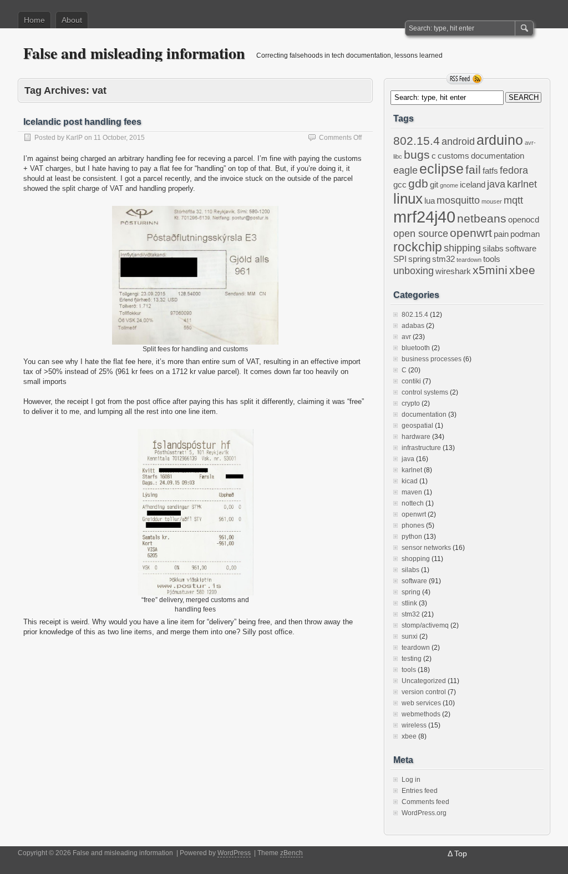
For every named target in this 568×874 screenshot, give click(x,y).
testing (412, 659)
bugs (417, 154)
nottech (413, 503)
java (496, 184)
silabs (493, 248)
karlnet (522, 184)
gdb (418, 183)
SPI (400, 259)
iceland (472, 184)
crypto (411, 403)
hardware (416, 437)
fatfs (490, 170)
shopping (416, 559)
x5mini (490, 270)
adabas (413, 326)
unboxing (413, 270)
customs (453, 155)
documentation (497, 155)
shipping (462, 248)
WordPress (234, 853)
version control (424, 692)
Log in (411, 780)
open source (420, 233)
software (520, 248)
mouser (491, 201)
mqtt (513, 200)
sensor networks (426, 548)
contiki (411, 381)
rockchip (417, 247)
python (412, 536)
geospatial (417, 426)
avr (406, 337)
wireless (414, 725)
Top (460, 853)
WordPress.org (424, 813)
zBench (291, 853)
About (72, 20)
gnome (449, 185)
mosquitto (458, 200)
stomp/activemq (425, 625)
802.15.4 (416, 140)
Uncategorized (424, 681)
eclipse (441, 168)
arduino (499, 140)
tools (491, 259)
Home (34, 20)
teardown (469, 259)
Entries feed (420, 791)
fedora (514, 170)
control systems (425, 392)
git (434, 184)
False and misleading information (134, 53)
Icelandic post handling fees (82, 122)
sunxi (410, 636)
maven (412, 492)
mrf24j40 (424, 217)
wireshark (453, 271)
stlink (409, 603)
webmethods (421, 714)
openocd (523, 219)
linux (408, 198)
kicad (410, 481)
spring (419, 259)
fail (473, 169)
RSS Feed (465, 78)
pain (501, 234)
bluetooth (416, 348)
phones (413, 525)
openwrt (471, 232)
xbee (522, 270)
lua (429, 200)
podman (525, 234)
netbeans (481, 218)
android (458, 141)
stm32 (443, 259)
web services (421, 703)
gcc (400, 184)
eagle (405, 170)
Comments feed (425, 802)
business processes (432, 359)
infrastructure (421, 448)
